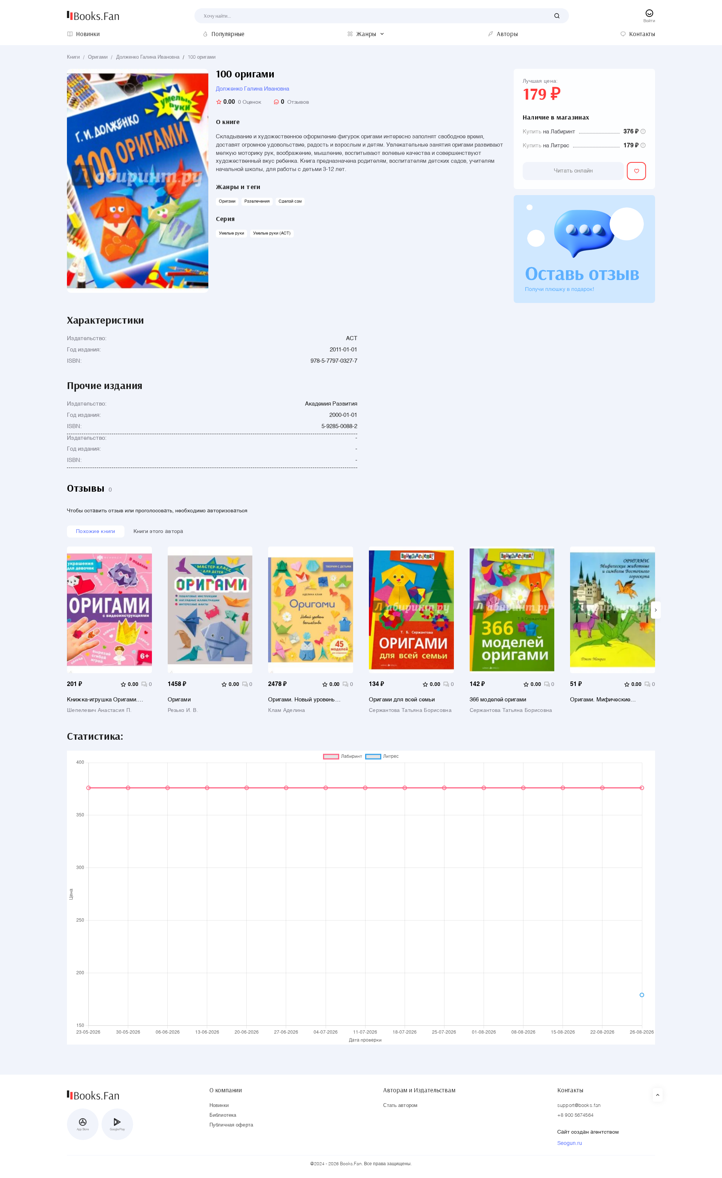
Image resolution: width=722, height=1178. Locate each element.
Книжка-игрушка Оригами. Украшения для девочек (102, 700)
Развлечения (257, 202)
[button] (656, 610)
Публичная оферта (231, 1125)
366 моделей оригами (498, 700)
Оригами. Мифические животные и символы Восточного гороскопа (600, 700)
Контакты (570, 1090)
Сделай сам (290, 202)
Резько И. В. (183, 710)
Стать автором (400, 1105)
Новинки (219, 1105)
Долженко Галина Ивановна (147, 57)
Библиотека (222, 1115)
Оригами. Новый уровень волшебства (301, 700)
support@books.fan (579, 1105)
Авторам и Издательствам (419, 1090)
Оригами (98, 57)
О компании (225, 1090)
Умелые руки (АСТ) (272, 234)
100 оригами (201, 57)
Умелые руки (231, 234)
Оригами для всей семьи (402, 700)
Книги (73, 57)
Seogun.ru (569, 1143)
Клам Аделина (286, 710)
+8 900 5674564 (575, 1115)
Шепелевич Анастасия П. (99, 710)
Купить (532, 132)
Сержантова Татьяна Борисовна (410, 710)
